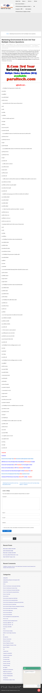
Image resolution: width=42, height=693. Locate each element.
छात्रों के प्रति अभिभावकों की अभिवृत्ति (8, 550)
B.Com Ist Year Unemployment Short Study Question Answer (16, 473)
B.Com (29, 1)
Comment (4, 496)
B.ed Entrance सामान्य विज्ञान (7, 626)
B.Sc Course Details (20, 3)
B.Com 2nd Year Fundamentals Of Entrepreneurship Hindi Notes (13, 602)
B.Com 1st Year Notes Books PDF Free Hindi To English (16, 467)
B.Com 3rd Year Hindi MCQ (28, 44)
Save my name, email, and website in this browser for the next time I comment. (19, 527)
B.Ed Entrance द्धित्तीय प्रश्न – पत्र (8, 622)
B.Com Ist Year (5, 618)
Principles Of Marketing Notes (8, 675)
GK (34, 6)
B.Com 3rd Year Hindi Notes (7, 614)
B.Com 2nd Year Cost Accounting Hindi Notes (10, 600)
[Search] (14, 538)
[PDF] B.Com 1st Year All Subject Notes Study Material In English (18, 461)
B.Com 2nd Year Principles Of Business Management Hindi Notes (13, 606)
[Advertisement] (21, 21)
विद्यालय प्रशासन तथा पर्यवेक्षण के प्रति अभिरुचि (9, 548)
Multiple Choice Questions (15, 45)
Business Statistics (6, 647)
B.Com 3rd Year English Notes (8, 610)
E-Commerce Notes (6, 659)
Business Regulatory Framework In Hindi (9, 645)
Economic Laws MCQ (6, 661)
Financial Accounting (6, 665)
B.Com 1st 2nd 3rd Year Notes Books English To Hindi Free (17, 470)
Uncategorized (5, 677)
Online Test (18, 1)
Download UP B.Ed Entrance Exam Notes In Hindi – (17, 476)
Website (4, 522)
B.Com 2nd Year (5, 596)
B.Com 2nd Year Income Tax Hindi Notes (9, 604)
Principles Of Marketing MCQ (25, 45)
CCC (4, 649)
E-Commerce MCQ (6, 657)
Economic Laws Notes (6, 663)
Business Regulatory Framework (8, 643)
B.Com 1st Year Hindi (6, 594)
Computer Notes (5, 651)
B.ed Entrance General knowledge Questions (10, 620)
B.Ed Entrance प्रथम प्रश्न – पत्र (8, 624)
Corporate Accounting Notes (7, 655)
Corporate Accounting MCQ (7, 653)
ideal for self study (6, 8)
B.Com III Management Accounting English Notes (11, 616)
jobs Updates (5, 667)
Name (3, 512)
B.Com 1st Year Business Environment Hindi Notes (11, 590)
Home (23, 1)
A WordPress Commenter (7, 566)
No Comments (35, 45)
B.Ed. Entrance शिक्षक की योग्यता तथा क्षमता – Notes (10, 554)
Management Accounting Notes (8, 669)
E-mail (3, 517)
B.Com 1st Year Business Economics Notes (10, 588)
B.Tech (35, 1)
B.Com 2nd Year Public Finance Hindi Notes (10, 608)
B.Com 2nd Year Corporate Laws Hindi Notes (10, 598)
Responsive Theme (17, 690)
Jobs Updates (5, 687)
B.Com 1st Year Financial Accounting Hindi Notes (11, 592)
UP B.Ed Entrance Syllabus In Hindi (23, 6)
